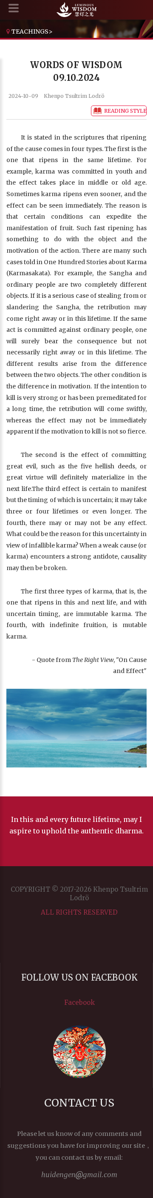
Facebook (79, 1002)
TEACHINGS (29, 31)
